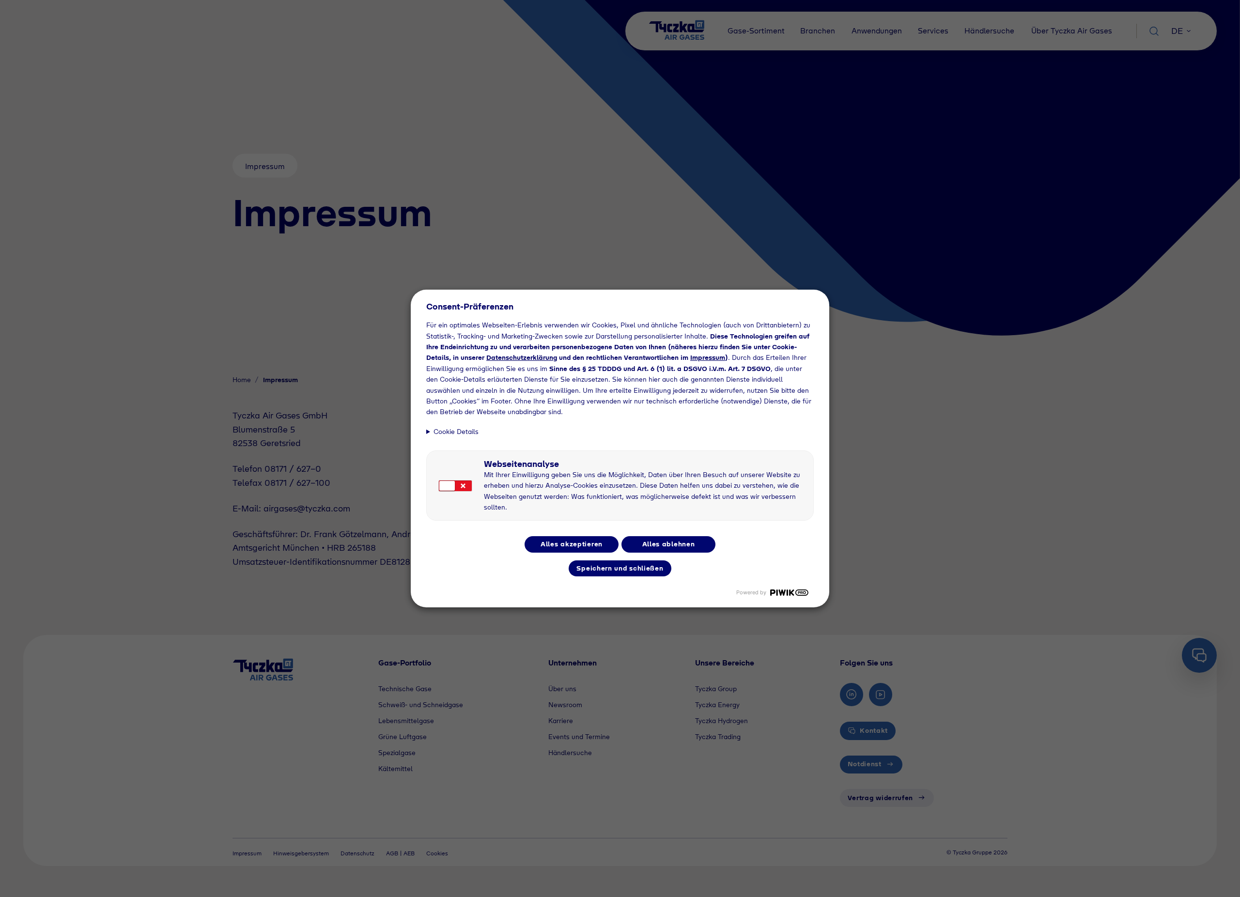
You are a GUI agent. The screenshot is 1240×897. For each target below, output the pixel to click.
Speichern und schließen (619, 568)
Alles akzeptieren (572, 544)
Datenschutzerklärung (521, 357)
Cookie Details (456, 431)
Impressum (707, 357)
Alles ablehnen (668, 544)
